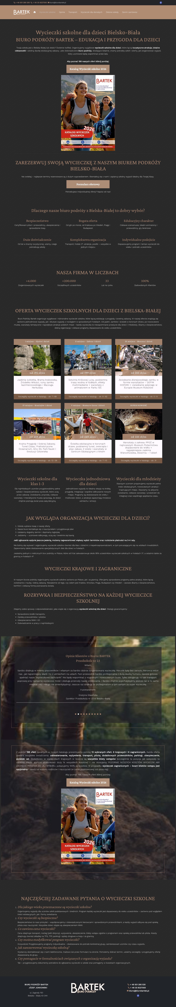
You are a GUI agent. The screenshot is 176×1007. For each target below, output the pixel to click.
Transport (72, 12)
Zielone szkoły (112, 12)
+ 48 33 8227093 (39, 2)
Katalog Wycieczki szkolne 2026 (88, 68)
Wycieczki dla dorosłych (91, 12)
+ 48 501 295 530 (23, 2)
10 (100, 714)
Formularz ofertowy (88, 184)
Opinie (62, 12)
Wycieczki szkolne (47, 12)
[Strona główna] (23, 12)
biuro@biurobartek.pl (139, 991)
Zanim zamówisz (129, 12)
